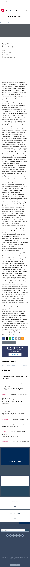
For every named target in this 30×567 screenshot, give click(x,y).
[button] (7, 11)
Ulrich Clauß (4, 383)
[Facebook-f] (7, 535)
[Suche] (27, 530)
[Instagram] (16, 535)
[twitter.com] (10, 535)
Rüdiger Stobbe (5, 441)
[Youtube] (13, 535)
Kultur (4, 50)
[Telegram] (19, 535)
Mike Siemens (5, 419)
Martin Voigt (4, 407)
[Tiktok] (22, 535)
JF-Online (4, 394)
